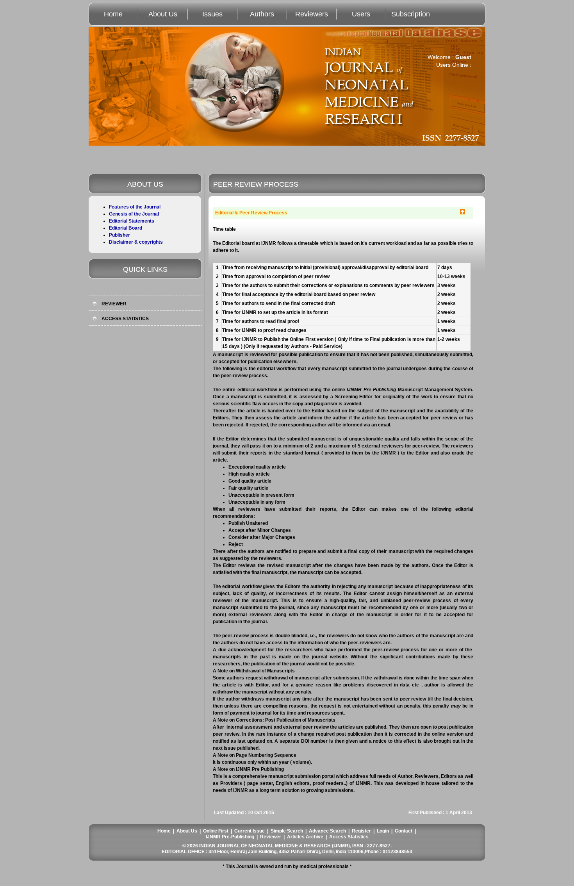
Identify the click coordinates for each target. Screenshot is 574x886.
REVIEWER (114, 304)
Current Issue (249, 831)
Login (383, 831)
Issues (212, 14)
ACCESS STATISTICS (125, 318)
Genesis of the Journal (134, 214)
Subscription (410, 14)
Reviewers (311, 14)
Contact (403, 831)
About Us (162, 14)
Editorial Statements (131, 221)
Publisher (119, 235)
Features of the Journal (134, 207)
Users (361, 14)
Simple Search (287, 831)
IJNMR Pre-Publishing (230, 837)
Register (361, 831)
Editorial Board (125, 228)
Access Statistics (349, 837)
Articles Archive (305, 837)
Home (113, 14)
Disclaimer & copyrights (136, 242)
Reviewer (270, 837)
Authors (262, 14)
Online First (215, 831)
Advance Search (327, 831)
